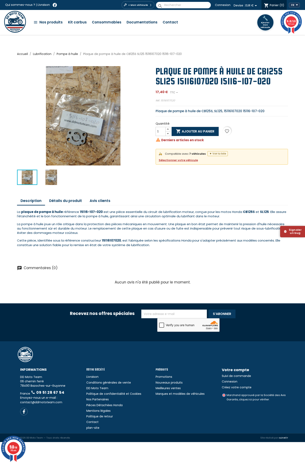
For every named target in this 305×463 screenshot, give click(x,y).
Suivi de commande (236, 376)
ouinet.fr (283, 437)
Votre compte (235, 369)
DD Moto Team (97, 388)
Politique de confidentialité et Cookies (113, 394)
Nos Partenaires (97, 399)
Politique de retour (99, 416)
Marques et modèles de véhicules (180, 394)
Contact (170, 22)
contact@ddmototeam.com (41, 402)
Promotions (164, 377)
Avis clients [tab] (100, 200)
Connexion (223, 5)
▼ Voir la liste (217, 153)
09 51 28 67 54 (47, 392)
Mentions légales (98, 411)
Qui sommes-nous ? (20, 5)
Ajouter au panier (195, 131)
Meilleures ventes (168, 388)
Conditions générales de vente (108, 382)
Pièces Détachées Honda (104, 405)
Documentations (142, 22)
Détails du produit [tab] (65, 200)
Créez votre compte (236, 387)
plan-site (92, 428)
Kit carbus (77, 22)
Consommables (106, 22)
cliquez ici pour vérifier (254, 399)
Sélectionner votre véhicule (178, 160)
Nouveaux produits (169, 382)
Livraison (44, 5)
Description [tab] (31, 200)
